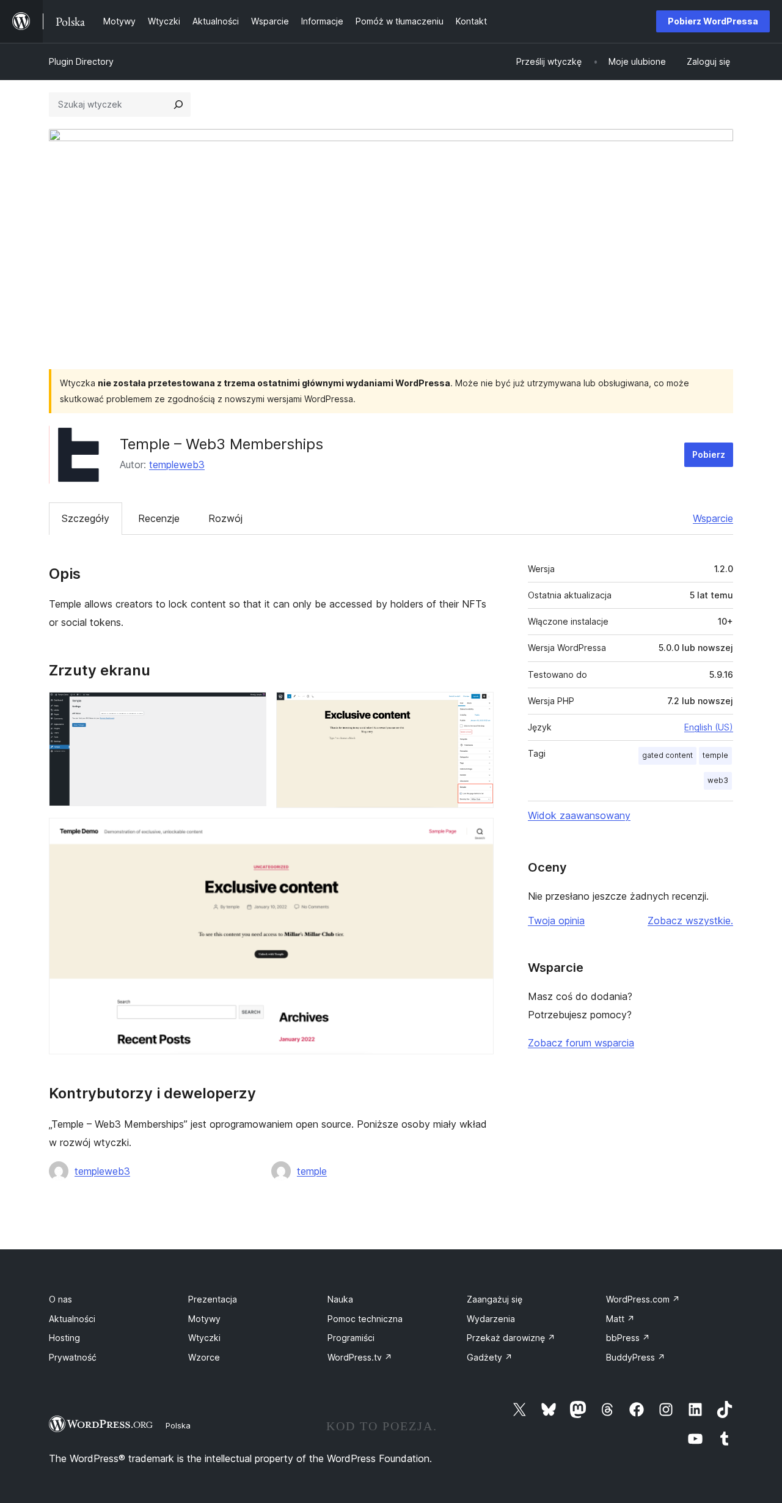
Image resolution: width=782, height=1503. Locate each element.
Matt (620, 1319)
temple (312, 1171)
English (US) (708, 727)
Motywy (204, 1319)
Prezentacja (212, 1299)
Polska (178, 1425)
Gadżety (490, 1357)
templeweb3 (177, 464)
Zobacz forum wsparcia (581, 1043)
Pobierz (708, 454)
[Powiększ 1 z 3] (250, 708)
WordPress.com (643, 1299)
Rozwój (225, 518)
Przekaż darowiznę (511, 1337)
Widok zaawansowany (579, 815)
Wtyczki (204, 1337)
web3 (717, 780)
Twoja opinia (556, 920)
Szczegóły (85, 518)
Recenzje (159, 518)
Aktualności (72, 1319)
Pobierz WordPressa (713, 21)
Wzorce (204, 1357)
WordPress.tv (359, 1357)
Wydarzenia (491, 1319)
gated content (667, 755)
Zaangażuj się (494, 1299)
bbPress (628, 1337)
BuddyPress (635, 1357)
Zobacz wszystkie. (690, 920)
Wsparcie (713, 518)
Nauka (340, 1299)
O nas (60, 1299)
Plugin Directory (81, 61)
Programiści (351, 1337)
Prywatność (73, 1357)
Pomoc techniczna (365, 1319)
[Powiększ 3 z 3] (477, 834)
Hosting (64, 1337)
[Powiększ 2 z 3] (477, 708)
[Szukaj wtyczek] (178, 104)
